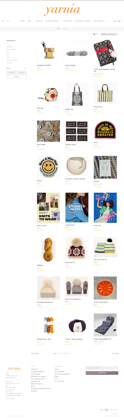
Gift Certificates (100, 21)
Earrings (96, 181)
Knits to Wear (41, 225)
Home (22, 21)
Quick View (48, 60)
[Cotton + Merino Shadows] (77, 325)
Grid (97, 34)
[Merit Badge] (48, 131)
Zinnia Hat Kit (70, 262)
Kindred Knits (69, 225)
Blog (33, 386)
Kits (8, 55)
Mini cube (40, 108)
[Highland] (48, 250)
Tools (8, 57)
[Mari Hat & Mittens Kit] (77, 287)
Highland (40, 265)
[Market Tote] (77, 94)
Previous (35, 353)
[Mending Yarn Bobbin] (48, 51)
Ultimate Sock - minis (44, 339)
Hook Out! (97, 225)
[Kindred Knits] (77, 208)
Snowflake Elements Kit (45, 302)
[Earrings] (105, 168)
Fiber (8, 52)
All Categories (60, 381)
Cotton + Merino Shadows (74, 339)
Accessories (10, 47)
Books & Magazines (12, 49)
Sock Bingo (67, 21)
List (91, 34)
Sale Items (9, 63)
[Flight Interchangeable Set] (105, 325)
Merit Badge (41, 144)
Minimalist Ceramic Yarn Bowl (75, 179)
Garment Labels (70, 144)
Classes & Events (52, 21)
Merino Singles (70, 65)
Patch (95, 142)
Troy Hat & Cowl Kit (100, 259)
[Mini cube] (48, 94)
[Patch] (105, 130)
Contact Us (35, 381)
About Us (39, 21)
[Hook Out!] (105, 208)
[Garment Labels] (77, 132)
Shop (29, 21)
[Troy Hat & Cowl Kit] (105, 247)
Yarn (8, 44)
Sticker (39, 181)
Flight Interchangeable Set (102, 339)
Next (115, 353)
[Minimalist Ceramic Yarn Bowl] (77, 166)
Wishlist (21, 416)
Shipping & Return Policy (41, 388)
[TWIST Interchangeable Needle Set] (105, 53)
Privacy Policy (37, 384)
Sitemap (34, 391)
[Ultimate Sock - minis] (48, 325)
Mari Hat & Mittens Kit (73, 299)
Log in (115, 21)
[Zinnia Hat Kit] (77, 249)
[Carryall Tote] (105, 93)
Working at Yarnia (83, 21)
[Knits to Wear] (48, 208)
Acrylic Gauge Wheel (101, 302)
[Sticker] (48, 167)
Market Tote (69, 109)
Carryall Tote (98, 107)
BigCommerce (114, 416)
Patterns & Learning (12, 60)
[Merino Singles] (77, 51)
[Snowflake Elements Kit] (48, 288)
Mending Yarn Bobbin (44, 65)
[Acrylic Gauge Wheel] (105, 288)
